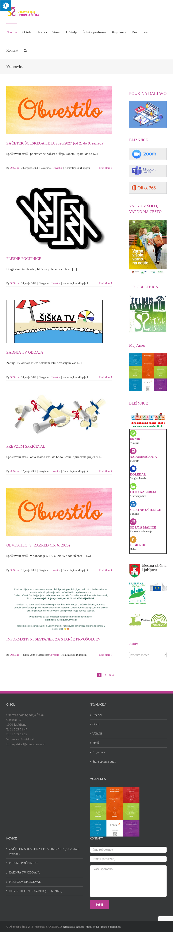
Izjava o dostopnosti (111, 926)
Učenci (97, 715)
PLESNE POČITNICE (23, 258)
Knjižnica (98, 752)
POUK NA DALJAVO (147, 93)
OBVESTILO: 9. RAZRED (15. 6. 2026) (38, 545)
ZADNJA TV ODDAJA (24, 352)
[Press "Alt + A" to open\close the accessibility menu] (5, 5)
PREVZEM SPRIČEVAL (25, 446)
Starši (96, 742)
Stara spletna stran (104, 761)
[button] (25, 50)
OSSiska (14, 167)
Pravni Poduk (92, 926)
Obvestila (57, 167)
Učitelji (97, 733)
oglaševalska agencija (73, 926)
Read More (104, 167)
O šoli (96, 724)
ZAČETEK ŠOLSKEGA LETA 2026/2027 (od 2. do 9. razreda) (55, 143)
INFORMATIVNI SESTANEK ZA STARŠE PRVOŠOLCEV (53, 639)
